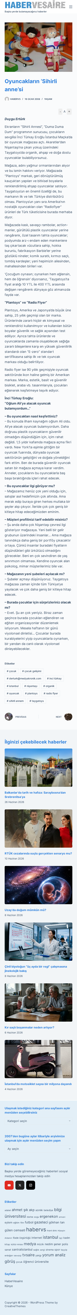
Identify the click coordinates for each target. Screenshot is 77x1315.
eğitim (16, 1222)
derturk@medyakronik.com (24, 678)
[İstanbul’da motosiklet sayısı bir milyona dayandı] (38, 1059)
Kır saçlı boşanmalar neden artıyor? (29, 1027)
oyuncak (13, 693)
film (22, 1222)
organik (48, 685)
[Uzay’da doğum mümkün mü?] (38, 885)
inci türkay (54, 678)
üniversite (42, 1261)
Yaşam (48, 99)
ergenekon (49, 1216)
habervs (36, 1229)
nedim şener (53, 1244)
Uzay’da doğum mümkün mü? (25, 910)
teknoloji (17, 1255)
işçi (60, 1238)
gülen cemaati (15, 1230)
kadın (66, 1237)
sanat (8, 1249)
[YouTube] (9, 1185)
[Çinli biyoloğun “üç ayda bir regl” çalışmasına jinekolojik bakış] (38, 942)
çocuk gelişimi (31, 671)
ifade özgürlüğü (22, 1237)
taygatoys (37, 700)
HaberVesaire (14, 1281)
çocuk (11, 671)
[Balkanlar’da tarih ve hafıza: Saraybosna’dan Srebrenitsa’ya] (38, 768)
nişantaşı (30, 685)
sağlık (36, 1250)
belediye (48, 1210)
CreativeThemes (15, 1306)
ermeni (62, 1217)
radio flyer (51, 693)
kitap (7, 1244)
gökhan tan (57, 1222)
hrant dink (52, 1230)
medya (30, 1243)
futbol (29, 1222)
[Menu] (70, 6)
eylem (8, 1222)
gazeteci (41, 1222)
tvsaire (28, 1255)
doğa (36, 1217)
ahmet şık (20, 1210)
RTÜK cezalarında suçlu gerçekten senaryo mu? (38, 853)
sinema (50, 1249)
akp (32, 1210)
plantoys (31, 693)
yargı (38, 1255)
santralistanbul (22, 1249)
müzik (40, 1244)
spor (57, 1249)
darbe (30, 1217)
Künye (9, 1286)
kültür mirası (17, 1244)
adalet (8, 1210)
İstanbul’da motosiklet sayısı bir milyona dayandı (38, 1084)
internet (37, 1237)
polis (65, 1244)
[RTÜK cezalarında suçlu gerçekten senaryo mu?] (38, 828)
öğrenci (28, 1261)
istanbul (12, 685)
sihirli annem (15, 700)
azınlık (39, 1210)
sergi (42, 1249)
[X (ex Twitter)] (19, 1185)
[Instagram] (30, 1185)
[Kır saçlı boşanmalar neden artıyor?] (38, 1002)
